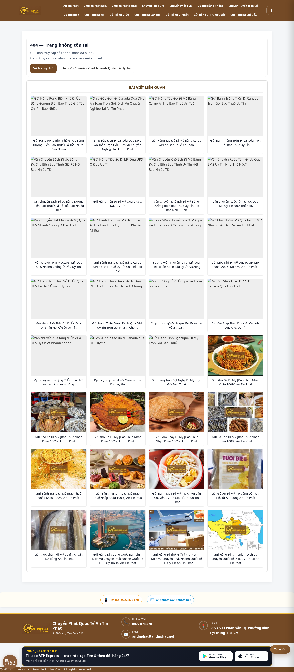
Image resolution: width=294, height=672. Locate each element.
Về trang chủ (43, 68)
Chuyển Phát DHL (95, 6)
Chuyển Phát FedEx (124, 6)
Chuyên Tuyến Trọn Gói (244, 6)
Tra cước (280, 649)
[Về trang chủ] (36, 628)
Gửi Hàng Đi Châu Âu (244, 15)
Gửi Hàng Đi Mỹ (94, 15)
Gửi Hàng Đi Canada (147, 15)
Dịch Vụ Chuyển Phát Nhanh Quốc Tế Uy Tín (96, 68)
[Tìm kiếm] (270, 10)
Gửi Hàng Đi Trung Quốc (209, 15)
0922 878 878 (142, 624)
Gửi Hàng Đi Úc (119, 15)
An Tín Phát (71, 6)
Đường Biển (71, 15)
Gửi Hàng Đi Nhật (177, 15)
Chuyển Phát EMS (181, 6)
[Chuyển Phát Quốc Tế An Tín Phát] (39, 10)
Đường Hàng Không (210, 6)
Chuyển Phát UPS (153, 6)
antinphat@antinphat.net (153, 636)
